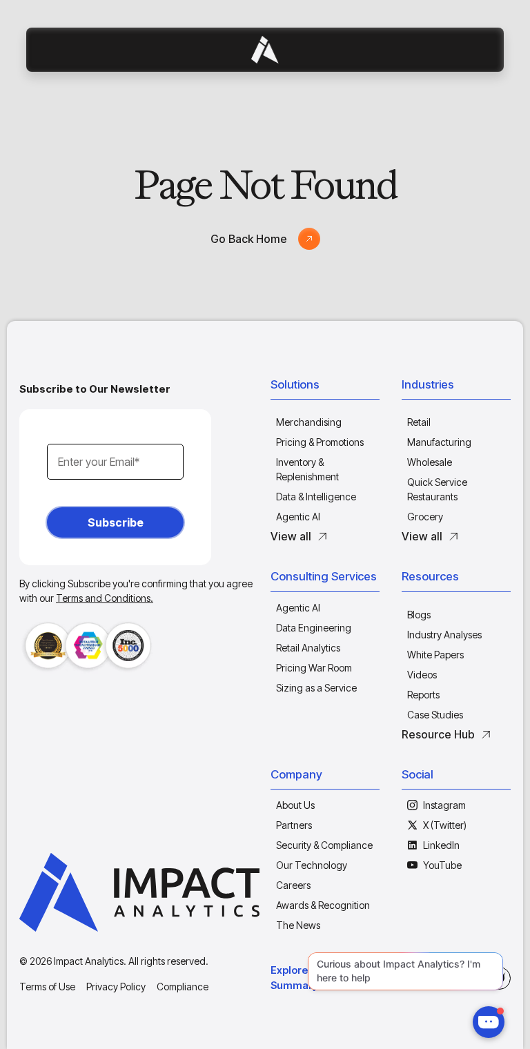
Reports (423, 694)
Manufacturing (439, 442)
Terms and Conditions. (104, 598)
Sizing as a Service (316, 688)
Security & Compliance (324, 845)
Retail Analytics (308, 648)
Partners (294, 825)
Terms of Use (47, 986)
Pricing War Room (314, 668)
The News (298, 925)
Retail (419, 422)
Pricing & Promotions (320, 442)
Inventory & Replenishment (307, 469)
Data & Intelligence (316, 496)
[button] (325, 388)
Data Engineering (313, 628)
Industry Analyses (444, 634)
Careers (293, 885)
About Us (295, 805)
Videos (422, 674)
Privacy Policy (116, 986)
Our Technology (311, 865)
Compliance (182, 986)
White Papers (435, 654)
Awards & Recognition (323, 905)
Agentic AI (298, 516)
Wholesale (429, 462)
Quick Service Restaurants (437, 489)
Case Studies (435, 714)
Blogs (419, 614)
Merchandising (309, 422)
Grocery (425, 516)
